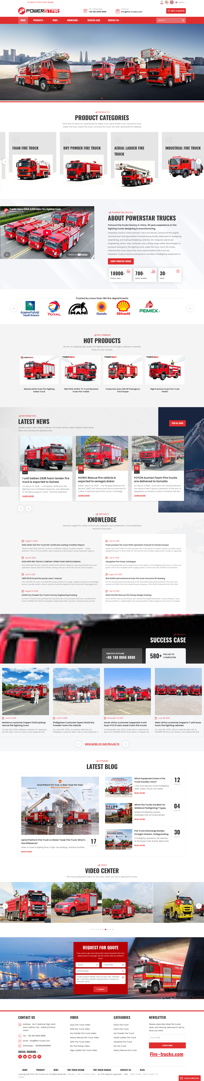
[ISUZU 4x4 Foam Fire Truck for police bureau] (25, 902)
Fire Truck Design (75, 1069)
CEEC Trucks (148, 1074)
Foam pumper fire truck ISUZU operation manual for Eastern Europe (137, 545)
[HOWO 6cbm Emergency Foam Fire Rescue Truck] (127, 902)
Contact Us (125, 1069)
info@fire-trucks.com (131, 11)
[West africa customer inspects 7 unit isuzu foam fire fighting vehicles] (127, 691)
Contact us (113, 20)
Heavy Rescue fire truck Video (84, 1037)
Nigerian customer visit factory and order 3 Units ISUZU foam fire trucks (177, 724)
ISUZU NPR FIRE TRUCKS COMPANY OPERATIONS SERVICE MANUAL (51, 561)
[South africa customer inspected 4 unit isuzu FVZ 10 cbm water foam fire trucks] (76, 691)
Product (40, 1069)
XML (79, 1074)
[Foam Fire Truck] (83, 169)
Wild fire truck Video (80, 1029)
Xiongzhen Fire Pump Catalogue (121, 561)
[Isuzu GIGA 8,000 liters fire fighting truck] (178, 902)
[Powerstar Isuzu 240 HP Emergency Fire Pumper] (123, 370)
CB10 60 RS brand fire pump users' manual (42, 578)
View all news (177, 423)
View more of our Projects (102, 744)
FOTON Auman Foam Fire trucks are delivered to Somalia (99, 479)
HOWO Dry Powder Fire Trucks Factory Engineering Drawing (49, 595)
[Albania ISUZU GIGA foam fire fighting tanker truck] (76, 902)
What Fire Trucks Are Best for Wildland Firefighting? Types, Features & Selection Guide (150, 806)
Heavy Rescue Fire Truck (125, 1050)
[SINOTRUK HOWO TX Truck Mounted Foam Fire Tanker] (81, 370)
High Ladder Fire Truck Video (83, 1050)
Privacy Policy (89, 1074)
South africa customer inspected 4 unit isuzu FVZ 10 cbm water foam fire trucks (74, 724)
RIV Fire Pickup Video (80, 1046)
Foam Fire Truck (76, 148)
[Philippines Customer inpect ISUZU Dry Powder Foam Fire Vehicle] (25, 691)
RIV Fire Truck (120, 1046)
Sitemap (71, 1074)
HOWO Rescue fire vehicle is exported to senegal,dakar (41, 479)
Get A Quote (177, 10)
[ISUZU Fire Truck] (32, 175)
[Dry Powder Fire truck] (134, 170)
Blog (142, 1069)
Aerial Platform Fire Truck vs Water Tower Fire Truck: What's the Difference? (53, 841)
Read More (26, 851)
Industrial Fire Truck (123, 1041)
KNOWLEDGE (72, 20)
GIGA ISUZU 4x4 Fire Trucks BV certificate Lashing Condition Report (53, 545)
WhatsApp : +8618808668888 (37, 1045)
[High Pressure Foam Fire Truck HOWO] (165, 370)
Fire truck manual (102, 1069)
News (56, 1069)
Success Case (93, 20)
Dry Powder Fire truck (133, 148)
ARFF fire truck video (80, 1041)
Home (23, 20)
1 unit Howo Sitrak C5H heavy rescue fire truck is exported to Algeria (154, 478)
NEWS (55, 20)
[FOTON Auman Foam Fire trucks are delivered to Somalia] (102, 453)
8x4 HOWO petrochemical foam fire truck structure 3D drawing (135, 578)
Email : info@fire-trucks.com (36, 1040)
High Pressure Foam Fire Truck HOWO (164, 390)
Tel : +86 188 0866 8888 (34, 1035)
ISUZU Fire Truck (25, 148)
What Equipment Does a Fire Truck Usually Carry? (149, 780)
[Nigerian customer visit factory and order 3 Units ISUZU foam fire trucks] (178, 691)
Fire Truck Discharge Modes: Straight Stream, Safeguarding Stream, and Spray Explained (151, 832)
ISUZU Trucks (135, 1074)
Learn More (28, 495)
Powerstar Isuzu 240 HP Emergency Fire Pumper (123, 390)
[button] (97, 98)
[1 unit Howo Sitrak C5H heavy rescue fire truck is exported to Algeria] (158, 453)
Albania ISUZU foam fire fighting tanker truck (39, 390)
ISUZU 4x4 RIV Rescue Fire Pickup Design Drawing (128, 595)
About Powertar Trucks (120, 261)
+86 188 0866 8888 (97, 11)
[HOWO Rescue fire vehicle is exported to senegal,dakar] (46, 453)
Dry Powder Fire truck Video (83, 1033)
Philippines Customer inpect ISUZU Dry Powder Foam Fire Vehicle (22, 724)
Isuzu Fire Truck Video (80, 1024)
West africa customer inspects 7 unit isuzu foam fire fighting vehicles (127, 724)
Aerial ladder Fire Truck (125, 1037)
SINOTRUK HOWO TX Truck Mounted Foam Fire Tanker (81, 390)
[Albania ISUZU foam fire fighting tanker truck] (39, 370)
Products (38, 20)
